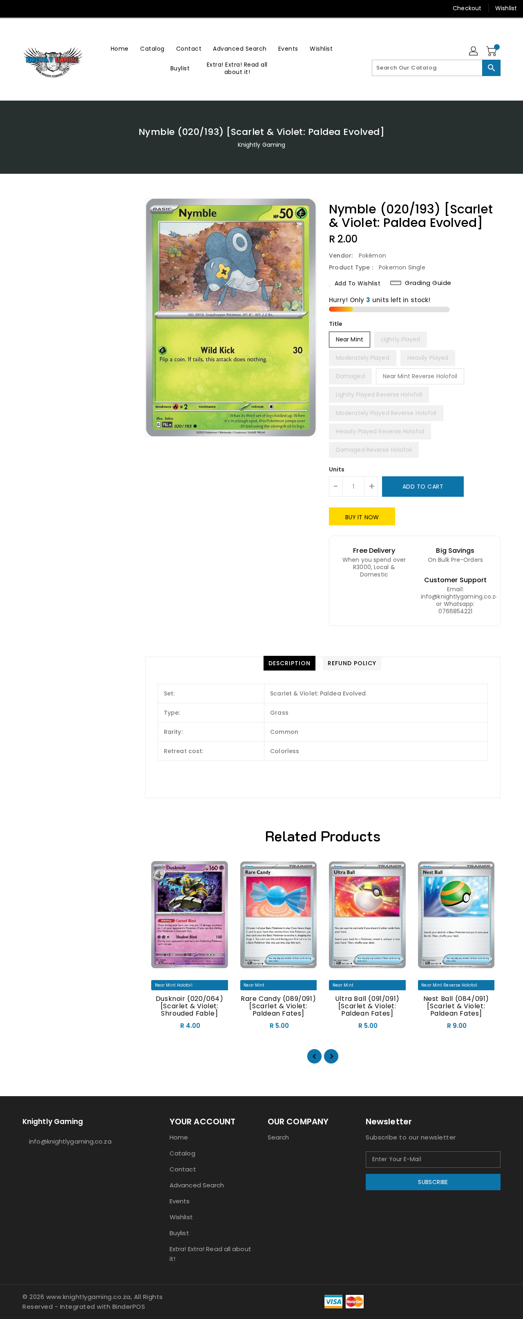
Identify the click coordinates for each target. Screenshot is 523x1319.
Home (179, 1137)
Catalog (182, 1153)
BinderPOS (128, 1306)
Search (278, 1137)
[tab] (289, 663)
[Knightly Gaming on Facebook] (13, 8)
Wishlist (506, 8)
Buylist (179, 1233)
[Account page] (474, 51)
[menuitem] (120, 48)
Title (336, 324)
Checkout (467, 8)
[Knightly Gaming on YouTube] (44, 8)
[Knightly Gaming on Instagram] (28, 8)
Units (337, 469)
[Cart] (492, 51)
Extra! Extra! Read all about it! (210, 1254)
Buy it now (362, 517)
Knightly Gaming (262, 145)
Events (180, 1201)
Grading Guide (428, 283)
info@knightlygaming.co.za (70, 1141)
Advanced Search (197, 1185)
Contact (183, 1169)
